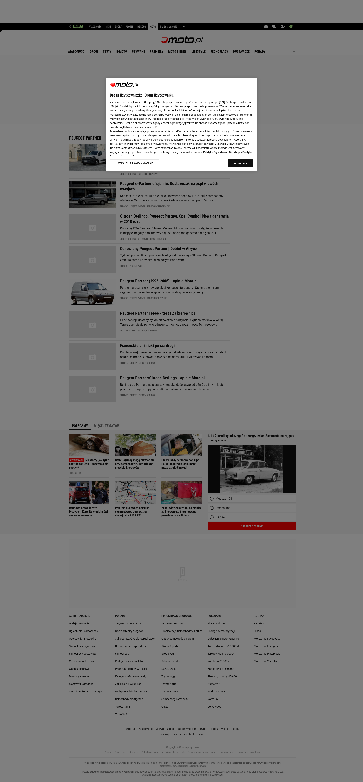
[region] (181, 124)
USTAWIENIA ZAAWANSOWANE (134, 163)
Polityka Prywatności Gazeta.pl (222, 152)
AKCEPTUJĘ (240, 163)
